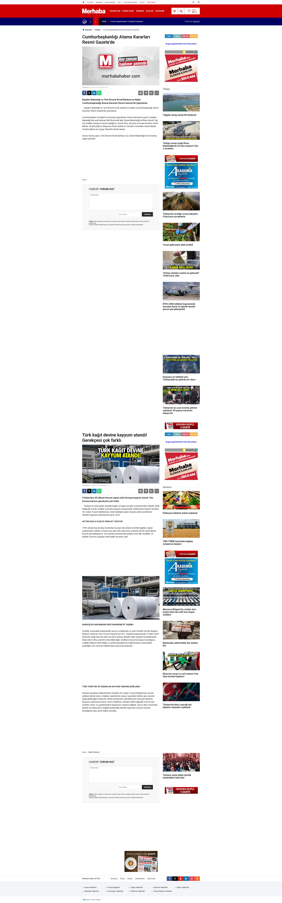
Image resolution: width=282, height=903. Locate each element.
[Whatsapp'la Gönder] (99, 93)
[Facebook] (84, 93)
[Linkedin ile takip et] (186, 878)
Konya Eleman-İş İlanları (163, 891)
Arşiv (119, 2)
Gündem (140, 11)
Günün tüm (192, 21)
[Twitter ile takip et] (175, 878)
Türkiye (97, 30)
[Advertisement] (121, 159)
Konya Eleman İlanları (130, 2)
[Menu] (175, 11)
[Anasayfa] (83, 2)
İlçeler (149, 11)
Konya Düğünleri (114, 887)
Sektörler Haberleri (138, 891)
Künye (122, 879)
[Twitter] (89, 93)
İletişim (130, 879)
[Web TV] (193, 2)
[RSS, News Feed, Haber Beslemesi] (197, 878)
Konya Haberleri (90, 887)
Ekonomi (160, 11)
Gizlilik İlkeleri (140, 879)
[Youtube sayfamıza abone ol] (180, 878)
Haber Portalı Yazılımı (93, 900)
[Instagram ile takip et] (191, 878)
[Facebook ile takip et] (169, 878)
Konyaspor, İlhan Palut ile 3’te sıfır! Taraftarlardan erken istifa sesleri (136, 21)
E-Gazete (90, 2)
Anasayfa (88, 30)
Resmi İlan (115, 11)
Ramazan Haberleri (91, 891)
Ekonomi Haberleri (161, 887)
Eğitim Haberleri (183, 887)
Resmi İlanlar (151, 2)
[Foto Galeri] (198, 2)
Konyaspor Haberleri (115, 891)
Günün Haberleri (110, 2)
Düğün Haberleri (137, 887)
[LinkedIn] (94, 93)
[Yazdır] (140, 93)
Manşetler (99, 2)
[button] (146, 93)
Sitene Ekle (151, 879)
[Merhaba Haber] (93, 11)
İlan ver (142, 2)
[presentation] (90, 21)
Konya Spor (128, 11)
